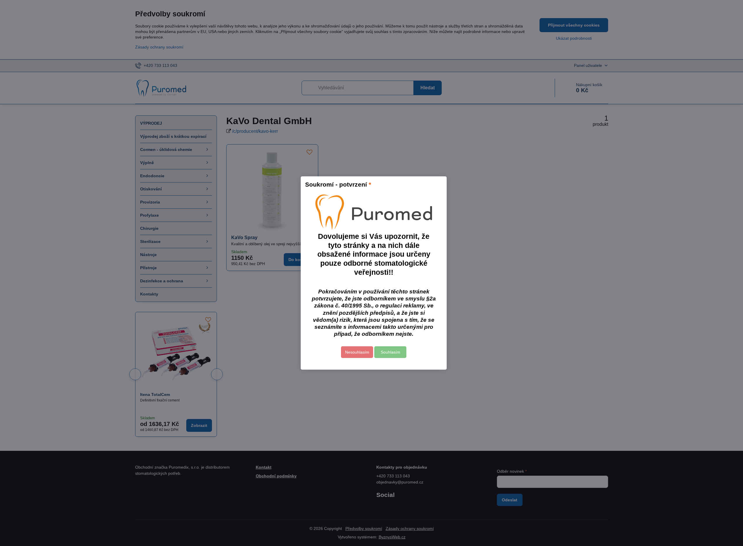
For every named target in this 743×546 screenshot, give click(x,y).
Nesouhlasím (357, 352)
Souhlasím (390, 352)
